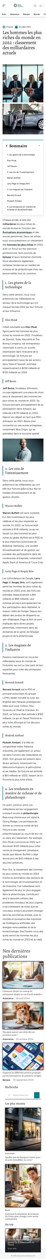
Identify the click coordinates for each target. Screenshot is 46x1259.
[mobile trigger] (5, 5)
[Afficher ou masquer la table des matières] (33, 145)
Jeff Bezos (12, 166)
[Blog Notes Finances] (18, 5)
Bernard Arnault (14, 195)
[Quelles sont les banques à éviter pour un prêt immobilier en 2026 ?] (23, 1129)
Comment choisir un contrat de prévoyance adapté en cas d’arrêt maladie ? (22, 993)
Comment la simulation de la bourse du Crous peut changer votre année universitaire (22, 1216)
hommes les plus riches (20, 244)
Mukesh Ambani (14, 201)
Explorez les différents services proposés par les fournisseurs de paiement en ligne (22, 1074)
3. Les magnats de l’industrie (20, 189)
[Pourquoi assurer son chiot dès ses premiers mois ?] (23, 1015)
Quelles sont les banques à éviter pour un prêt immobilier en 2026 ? (22, 1158)
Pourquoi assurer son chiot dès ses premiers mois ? (19, 1033)
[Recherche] (35, 6)
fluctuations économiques (17, 232)
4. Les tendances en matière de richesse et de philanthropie (21, 208)
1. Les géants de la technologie (21, 154)
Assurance (8, 998)
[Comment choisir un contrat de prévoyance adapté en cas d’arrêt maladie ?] (23, 975)
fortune (7, 257)
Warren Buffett (14, 178)
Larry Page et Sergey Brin (18, 183)
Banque (6, 1080)
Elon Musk (11, 160)
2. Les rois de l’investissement (20, 172)
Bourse (7, 1210)
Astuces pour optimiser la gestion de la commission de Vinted (21, 1242)
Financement (9, 1153)
